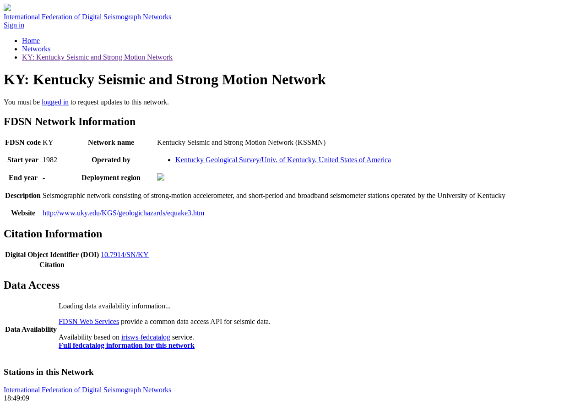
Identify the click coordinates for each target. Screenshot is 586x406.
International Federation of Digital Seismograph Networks (87, 390)
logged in (55, 102)
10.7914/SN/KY (125, 254)
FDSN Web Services (89, 321)
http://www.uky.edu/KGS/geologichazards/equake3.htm (123, 213)
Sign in (14, 25)
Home (31, 40)
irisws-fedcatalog (145, 337)
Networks (36, 49)
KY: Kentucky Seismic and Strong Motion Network (97, 57)
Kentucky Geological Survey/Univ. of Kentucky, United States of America (283, 160)
